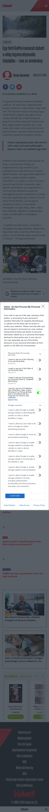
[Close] (43, 307)
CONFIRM (15, 496)
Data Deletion (9, 505)
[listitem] (24, 354)
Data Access (24, 505)
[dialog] (24, 406)
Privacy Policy (39, 505)
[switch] (39, 360)
